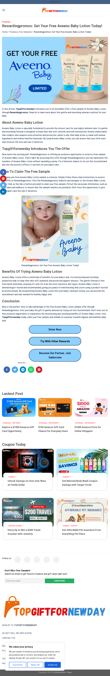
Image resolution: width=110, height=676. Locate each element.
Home (5, 32)
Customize (18, 665)
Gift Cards (16, 423)
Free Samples (25, 32)
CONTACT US (8, 638)
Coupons (11, 477)
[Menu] (3, 10)
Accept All (52, 665)
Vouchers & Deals (15, 526)
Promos (74, 526)
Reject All (35, 665)
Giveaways (7, 423)
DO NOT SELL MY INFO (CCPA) (17, 633)
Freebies (13, 32)
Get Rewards (53, 423)
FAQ (4, 646)
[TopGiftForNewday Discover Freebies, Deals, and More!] (55, 10)
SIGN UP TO (19, 625)
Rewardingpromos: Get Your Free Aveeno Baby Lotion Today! (62, 32)
